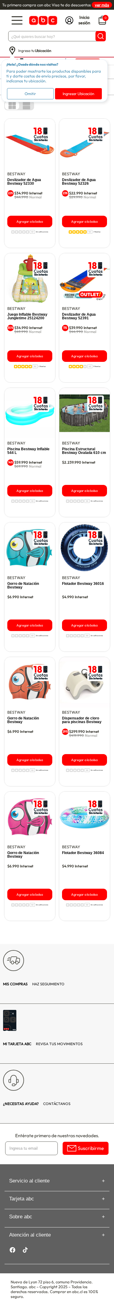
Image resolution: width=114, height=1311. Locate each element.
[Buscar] (100, 36)
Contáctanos (37, 1103)
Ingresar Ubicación (78, 93)
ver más (102, 4)
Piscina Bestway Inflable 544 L (28, 451)
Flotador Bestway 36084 (83, 853)
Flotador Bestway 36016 (83, 584)
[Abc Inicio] (42, 20)
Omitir (30, 93)
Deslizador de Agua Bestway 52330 (24, 181)
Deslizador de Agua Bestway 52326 (79, 181)
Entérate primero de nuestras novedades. (57, 1135)
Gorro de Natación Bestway (23, 585)
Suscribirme (91, 1148)
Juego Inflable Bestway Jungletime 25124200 (27, 316)
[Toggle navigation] (17, 20)
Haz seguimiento (33, 984)
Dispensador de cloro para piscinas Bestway (82, 720)
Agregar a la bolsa (29, 221)
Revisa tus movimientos (43, 1044)
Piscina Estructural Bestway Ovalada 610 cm (84, 451)
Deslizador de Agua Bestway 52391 (79, 316)
